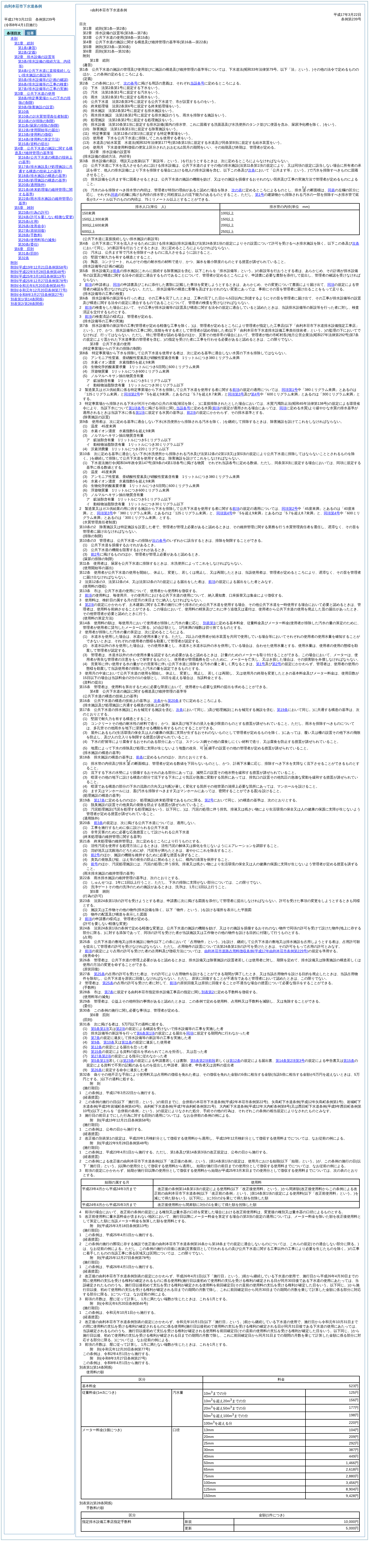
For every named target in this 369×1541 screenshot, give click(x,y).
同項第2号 (132, 394)
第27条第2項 (101, 1056)
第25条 (99, 974)
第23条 (128, 1061)
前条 (116, 271)
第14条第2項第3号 (290, 1061)
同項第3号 (236, 394)
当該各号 (197, 83)
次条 (157, 701)
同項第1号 (290, 390)
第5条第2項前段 (202, 1061)
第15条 (96, 1052)
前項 (88, 285)
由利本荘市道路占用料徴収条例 (256, 951)
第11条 (126, 1042)
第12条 (96, 1047)
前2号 (95, 554)
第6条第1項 (146, 1033)
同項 (116, 285)
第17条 (99, 800)
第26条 (96, 1070)
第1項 (140, 413)
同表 (331, 190)
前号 (94, 864)
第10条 (108, 1042)
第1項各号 (137, 408)
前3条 (98, 823)
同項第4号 (224, 513)
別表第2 (207, 992)
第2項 (89, 605)
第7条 (108, 992)
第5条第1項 (100, 1029)
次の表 (236, 190)
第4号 (255, 394)
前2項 (191, 413)
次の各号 (131, 83)
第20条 (173, 701)
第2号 (276, 664)
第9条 (95, 1042)
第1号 (259, 195)
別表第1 (209, 623)
